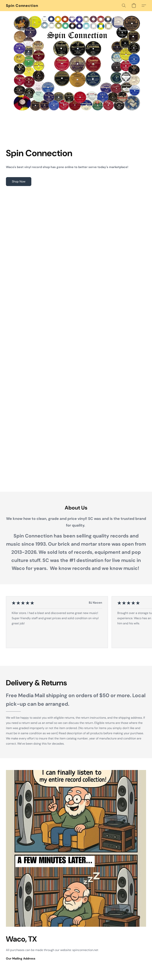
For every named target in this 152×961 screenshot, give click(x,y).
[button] (22, 5)
